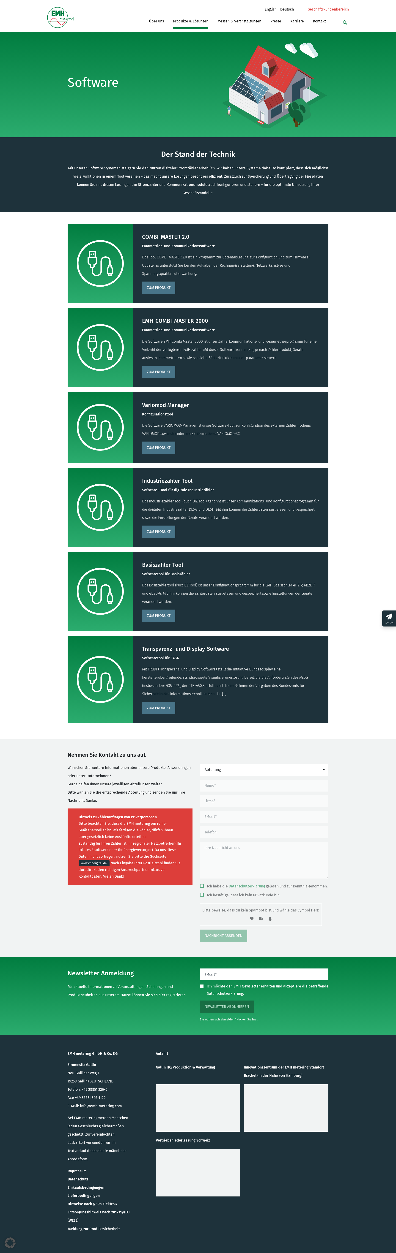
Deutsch (288, 9)
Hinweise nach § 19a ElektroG (92, 1204)
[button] (10, 1243)
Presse (275, 21)
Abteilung (213, 770)
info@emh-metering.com (101, 1106)
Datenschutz (78, 1179)
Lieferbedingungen (84, 1195)
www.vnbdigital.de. (94, 863)
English (272, 9)
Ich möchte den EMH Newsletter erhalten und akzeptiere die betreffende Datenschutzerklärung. (267, 990)
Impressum (77, 1171)
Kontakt (319, 21)
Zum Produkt (158, 287)
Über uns (156, 21)
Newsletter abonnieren (227, 1006)
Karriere (297, 21)
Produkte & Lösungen (190, 21)
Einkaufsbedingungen (86, 1187)
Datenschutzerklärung (247, 886)
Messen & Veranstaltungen (239, 21)
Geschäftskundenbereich (328, 9)
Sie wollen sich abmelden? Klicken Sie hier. (229, 1019)
